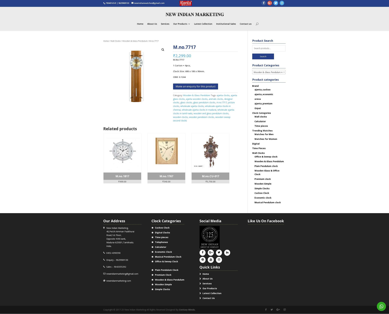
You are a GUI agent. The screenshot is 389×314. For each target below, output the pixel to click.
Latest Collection (203, 24)
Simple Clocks (262, 188)
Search (263, 56)
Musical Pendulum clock (268, 202)
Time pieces (261, 125)
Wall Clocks (115, 41)
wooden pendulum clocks (201, 117)
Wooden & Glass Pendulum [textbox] (268, 72)
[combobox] (269, 72)
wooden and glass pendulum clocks (211, 113)
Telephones (161, 242)
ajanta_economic (264, 94)
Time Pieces (259, 148)
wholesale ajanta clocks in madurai (199, 109)
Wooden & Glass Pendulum (135, 41)
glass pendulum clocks (204, 102)
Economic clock (263, 197)
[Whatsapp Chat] (381, 306)
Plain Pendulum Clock (166, 270)
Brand (255, 85)
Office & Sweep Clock (166, 261)
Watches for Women (266, 139)
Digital (256, 143)
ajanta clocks (223, 95)
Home (140, 24)
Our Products (180, 24)
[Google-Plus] (269, 3)
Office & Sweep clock (266, 156)
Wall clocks (261, 116)
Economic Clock (163, 251)
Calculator (260, 121)
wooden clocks (180, 117)
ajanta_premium (263, 103)
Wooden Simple (263, 183)
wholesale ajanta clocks (192, 106)
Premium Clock (163, 274)
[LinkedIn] (227, 252)
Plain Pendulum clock (266, 166)
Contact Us (209, 298)
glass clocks (186, 102)
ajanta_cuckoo (262, 89)
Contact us (245, 24)
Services (165, 24)
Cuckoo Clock (262, 193)
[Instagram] (282, 3)
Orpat (258, 108)
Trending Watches (262, 130)
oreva (258, 99)
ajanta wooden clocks (197, 99)
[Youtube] (211, 259)
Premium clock (263, 179)
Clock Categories (261, 113)
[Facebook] (263, 3)
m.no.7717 (222, 102)
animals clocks (216, 99)
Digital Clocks (162, 232)
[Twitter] (276, 3)
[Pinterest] (202, 259)
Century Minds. (187, 309)
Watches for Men (264, 134)
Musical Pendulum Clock (168, 256)
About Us (152, 24)
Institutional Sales (226, 24)
